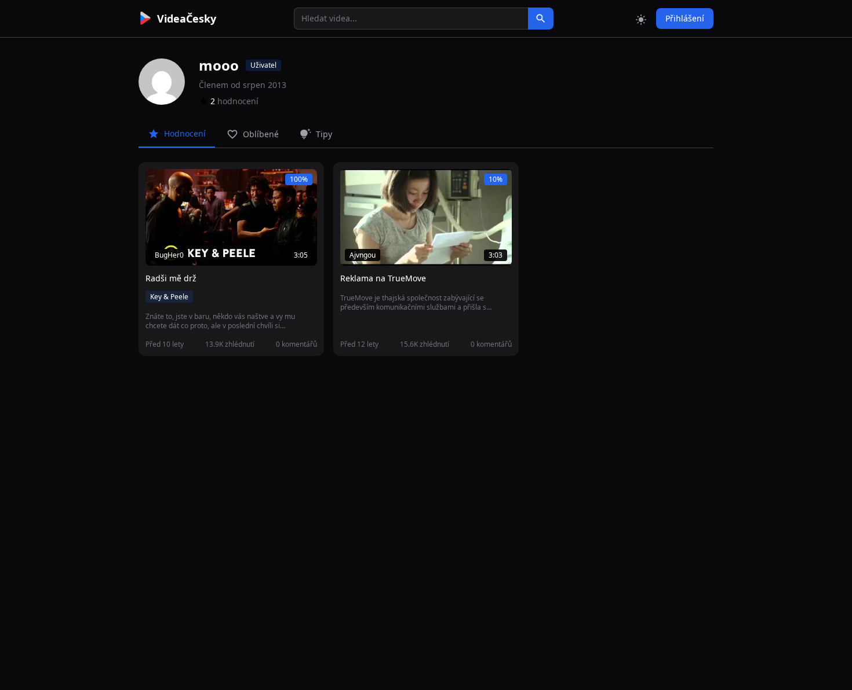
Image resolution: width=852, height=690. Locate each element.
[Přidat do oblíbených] (159, 184)
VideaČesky (186, 18)
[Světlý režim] (641, 18)
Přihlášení (684, 18)
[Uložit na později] (180, 184)
